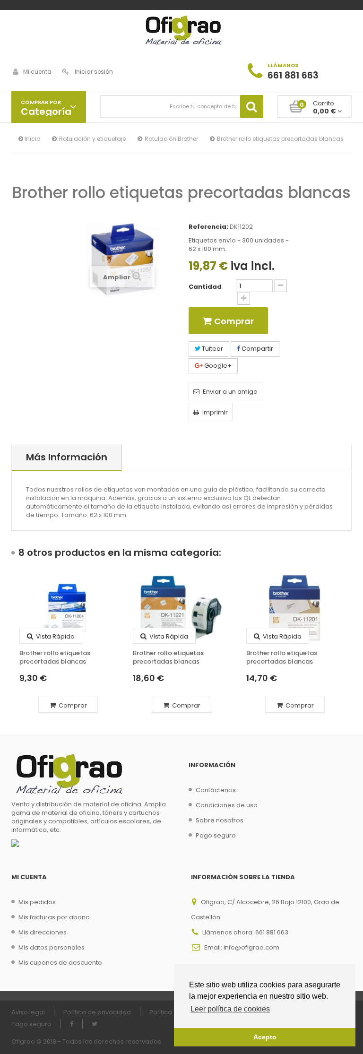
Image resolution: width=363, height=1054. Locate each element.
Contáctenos (216, 790)
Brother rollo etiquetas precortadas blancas (54, 657)
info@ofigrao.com (251, 947)
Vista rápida (55, 636)
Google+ (217, 365)
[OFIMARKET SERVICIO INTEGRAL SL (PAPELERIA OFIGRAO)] (181, 31)
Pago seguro (216, 835)
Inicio (31, 139)
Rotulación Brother (171, 139)
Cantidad (205, 287)
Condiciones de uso (227, 805)
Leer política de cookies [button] (230, 1009)
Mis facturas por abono (54, 917)
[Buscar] (251, 106)
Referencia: (208, 227)
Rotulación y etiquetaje (92, 139)
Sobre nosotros (219, 820)
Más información (66, 457)
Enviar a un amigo (230, 391)
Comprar (72, 705)
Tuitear (211, 348)
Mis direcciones (42, 932)
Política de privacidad (97, 1012)
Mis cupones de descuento (60, 962)
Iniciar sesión (94, 72)
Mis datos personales (51, 947)
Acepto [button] (265, 1037)
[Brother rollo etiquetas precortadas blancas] (68, 609)
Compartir (256, 348)
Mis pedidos (37, 902)
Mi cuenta (37, 72)
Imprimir (215, 412)
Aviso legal (28, 1012)
